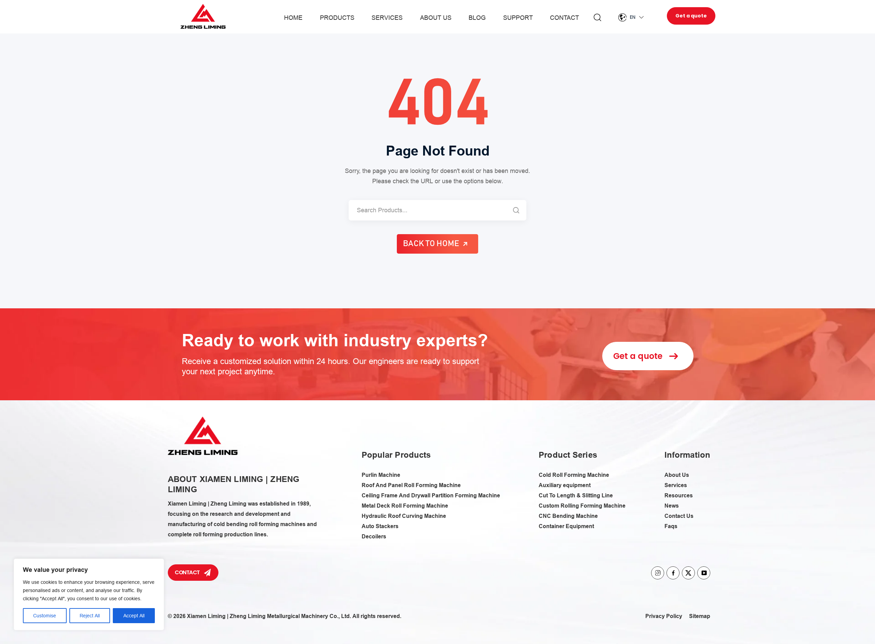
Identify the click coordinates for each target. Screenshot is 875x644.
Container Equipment (566, 526)
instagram (657, 572)
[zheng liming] (203, 435)
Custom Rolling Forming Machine (582, 505)
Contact (564, 17)
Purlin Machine (381, 475)
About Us (436, 17)
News (671, 505)
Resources (678, 495)
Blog (477, 17)
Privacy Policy (663, 616)
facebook (673, 572)
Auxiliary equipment (565, 485)
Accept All (134, 615)
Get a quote (691, 15)
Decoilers (374, 536)
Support (518, 17)
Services (387, 17)
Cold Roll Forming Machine (574, 475)
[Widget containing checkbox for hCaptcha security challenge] (498, 407)
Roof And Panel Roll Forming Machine (411, 485)
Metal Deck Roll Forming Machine (405, 505)
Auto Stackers (380, 526)
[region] (89, 594)
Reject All (90, 615)
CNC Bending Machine (568, 516)
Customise (44, 615)
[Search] (516, 210)
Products (337, 17)
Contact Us (679, 516)
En (632, 17)
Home (293, 17)
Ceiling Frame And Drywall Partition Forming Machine (431, 495)
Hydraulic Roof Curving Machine (404, 516)
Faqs (670, 526)
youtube (703, 572)
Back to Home (431, 244)
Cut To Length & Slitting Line (576, 495)
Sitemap (699, 616)
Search (597, 17)
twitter (688, 572)
